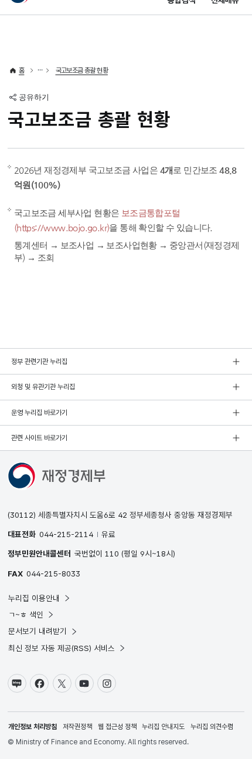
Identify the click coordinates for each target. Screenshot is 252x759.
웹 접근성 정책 (117, 727)
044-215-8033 (53, 573)
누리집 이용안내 (34, 598)
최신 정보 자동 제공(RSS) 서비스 (61, 648)
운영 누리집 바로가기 (39, 413)
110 (112, 553)
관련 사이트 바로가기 (39, 438)
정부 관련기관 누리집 (39, 361)
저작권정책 (77, 727)
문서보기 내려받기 (37, 631)
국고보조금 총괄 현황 (82, 70)
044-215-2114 (66, 534)
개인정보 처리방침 (32, 727)
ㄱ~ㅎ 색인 (25, 614)
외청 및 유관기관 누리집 (43, 387)
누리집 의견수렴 (211, 727)
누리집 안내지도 (163, 727)
